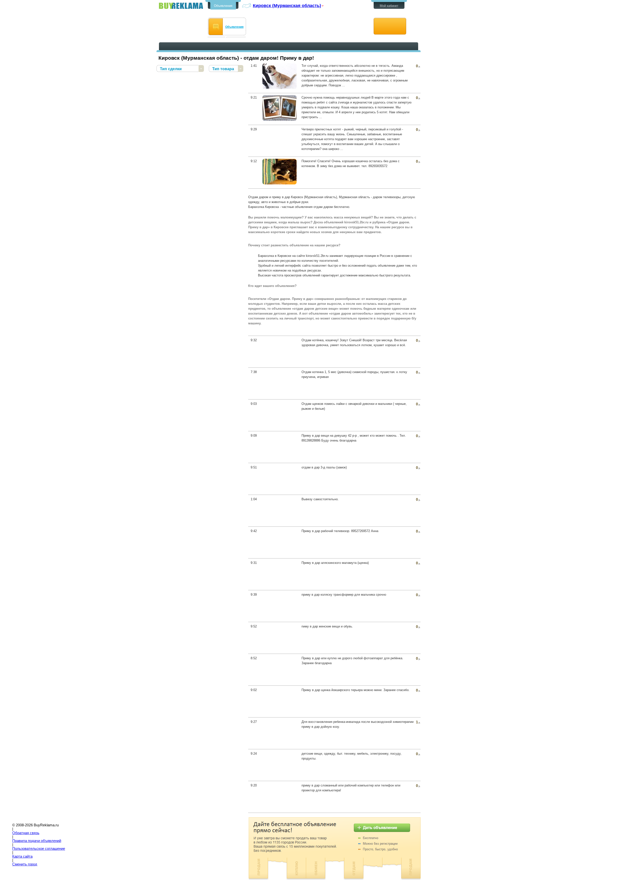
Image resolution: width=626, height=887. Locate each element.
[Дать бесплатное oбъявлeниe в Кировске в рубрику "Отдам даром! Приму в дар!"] (390, 26)
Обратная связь (25, 833)
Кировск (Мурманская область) (287, 5)
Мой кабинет (389, 6)
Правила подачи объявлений (36, 841)
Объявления (223, 6)
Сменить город (24, 864)
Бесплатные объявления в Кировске (181, 6)
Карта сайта (22, 856)
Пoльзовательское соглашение (38, 849)
